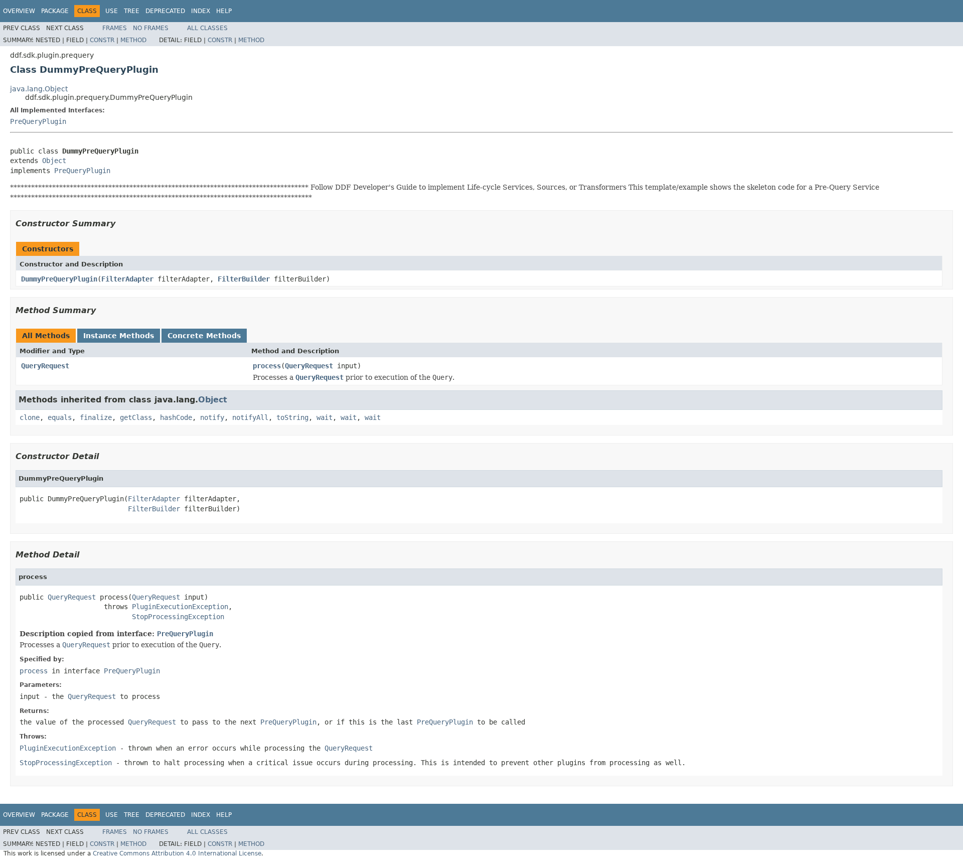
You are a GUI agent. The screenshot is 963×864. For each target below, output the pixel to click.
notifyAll (250, 417)
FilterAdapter (127, 279)
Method (133, 40)
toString (292, 417)
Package (55, 11)
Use (111, 11)
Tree (131, 11)
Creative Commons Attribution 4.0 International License (177, 853)
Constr (102, 40)
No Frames (151, 28)
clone (30, 417)
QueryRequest (45, 366)
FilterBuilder (244, 279)
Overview (19, 11)
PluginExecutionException (180, 607)
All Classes (207, 28)
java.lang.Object (39, 89)
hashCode (176, 417)
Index (200, 11)
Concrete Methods (204, 336)
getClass (136, 417)
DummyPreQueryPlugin (59, 279)
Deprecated (165, 11)
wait (324, 417)
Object (54, 161)
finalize (96, 417)
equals (60, 417)
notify (212, 417)
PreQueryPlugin (38, 121)
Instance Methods (118, 336)
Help (224, 11)
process (267, 366)
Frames (114, 28)
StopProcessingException (178, 617)
